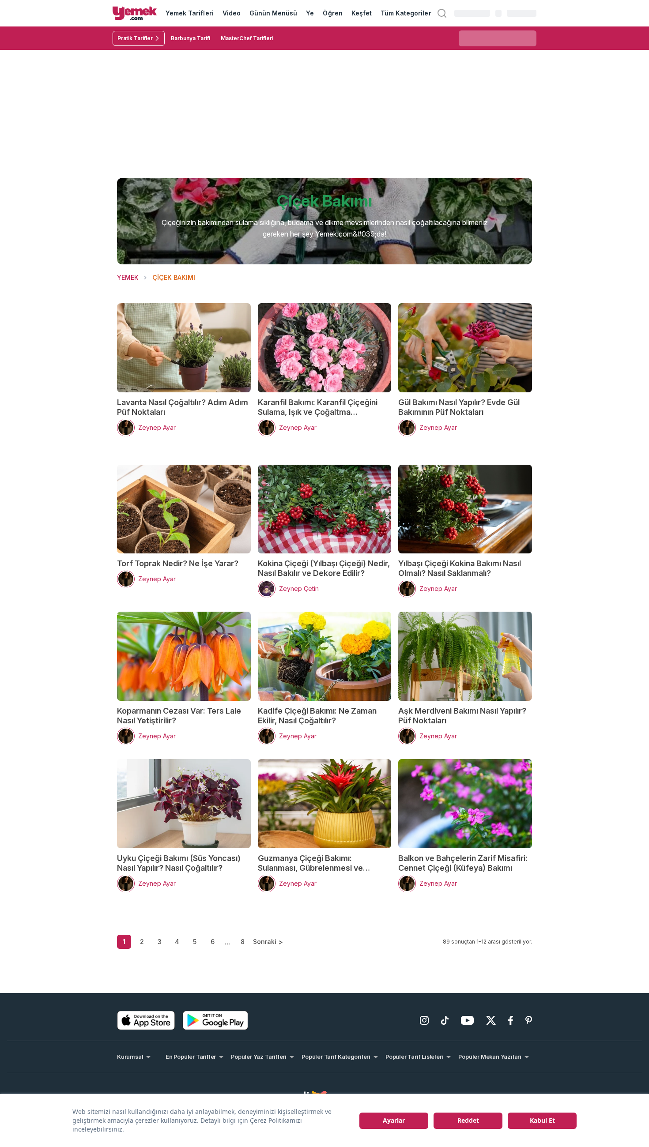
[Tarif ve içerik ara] (442, 13)
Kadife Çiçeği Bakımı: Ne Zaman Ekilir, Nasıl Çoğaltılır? (317, 715)
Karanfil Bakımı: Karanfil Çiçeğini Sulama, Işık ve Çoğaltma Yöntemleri (317, 407)
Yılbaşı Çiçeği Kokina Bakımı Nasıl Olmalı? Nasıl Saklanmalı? (459, 568)
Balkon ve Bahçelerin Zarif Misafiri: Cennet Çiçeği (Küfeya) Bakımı (463, 863)
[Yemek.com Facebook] (510, 1020)
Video (232, 13)
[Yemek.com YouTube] (467, 1020)
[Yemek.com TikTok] (445, 1020)
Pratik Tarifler (135, 38)
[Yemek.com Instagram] (424, 1020)
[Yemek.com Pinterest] (528, 1020)
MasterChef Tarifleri (247, 38)
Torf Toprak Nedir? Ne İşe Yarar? (177, 563)
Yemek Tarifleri (190, 13)
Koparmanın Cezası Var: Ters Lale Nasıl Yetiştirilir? (179, 715)
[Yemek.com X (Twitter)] (491, 1020)
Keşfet (361, 13)
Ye (310, 13)
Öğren (332, 13)
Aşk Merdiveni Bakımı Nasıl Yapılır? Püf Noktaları (462, 715)
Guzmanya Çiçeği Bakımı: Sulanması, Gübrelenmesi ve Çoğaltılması (310, 863)
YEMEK (127, 277)
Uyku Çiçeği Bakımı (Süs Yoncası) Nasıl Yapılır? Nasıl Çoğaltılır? (179, 863)
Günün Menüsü (273, 13)
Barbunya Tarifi (190, 38)
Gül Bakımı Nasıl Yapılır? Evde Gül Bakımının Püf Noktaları (459, 407)
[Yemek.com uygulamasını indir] (146, 1020)
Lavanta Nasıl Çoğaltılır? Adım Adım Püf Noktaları (182, 407)
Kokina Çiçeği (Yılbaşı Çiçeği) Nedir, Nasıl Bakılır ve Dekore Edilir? (324, 568)
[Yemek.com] (135, 13)
